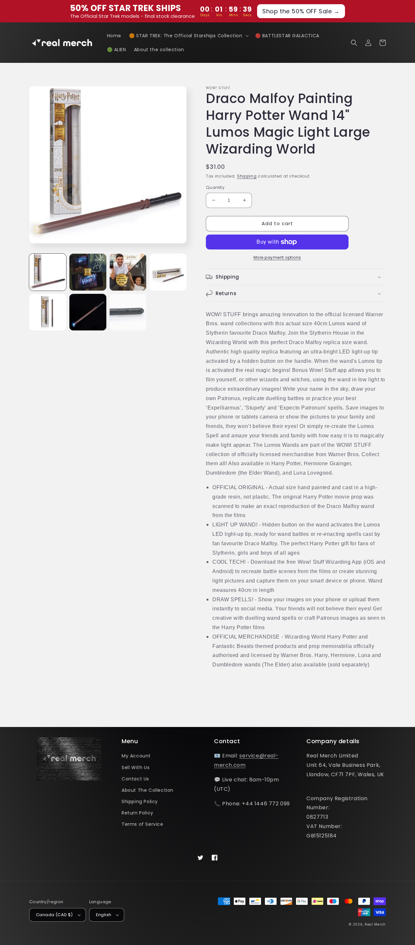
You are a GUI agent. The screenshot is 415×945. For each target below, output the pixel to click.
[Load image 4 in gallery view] (167, 272)
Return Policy (137, 813)
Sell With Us (135, 767)
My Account (136, 756)
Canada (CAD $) (54, 915)
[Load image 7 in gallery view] (128, 312)
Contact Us (135, 779)
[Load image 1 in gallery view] (47, 272)
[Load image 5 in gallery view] (47, 312)
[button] (188, 35)
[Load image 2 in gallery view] (87, 272)
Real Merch (375, 924)
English (104, 915)
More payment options (277, 257)
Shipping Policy (140, 801)
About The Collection (147, 790)
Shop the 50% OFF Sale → (301, 11)
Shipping (247, 176)
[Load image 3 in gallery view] (128, 272)
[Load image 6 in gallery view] (87, 312)
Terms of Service (142, 824)
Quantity (215, 187)
